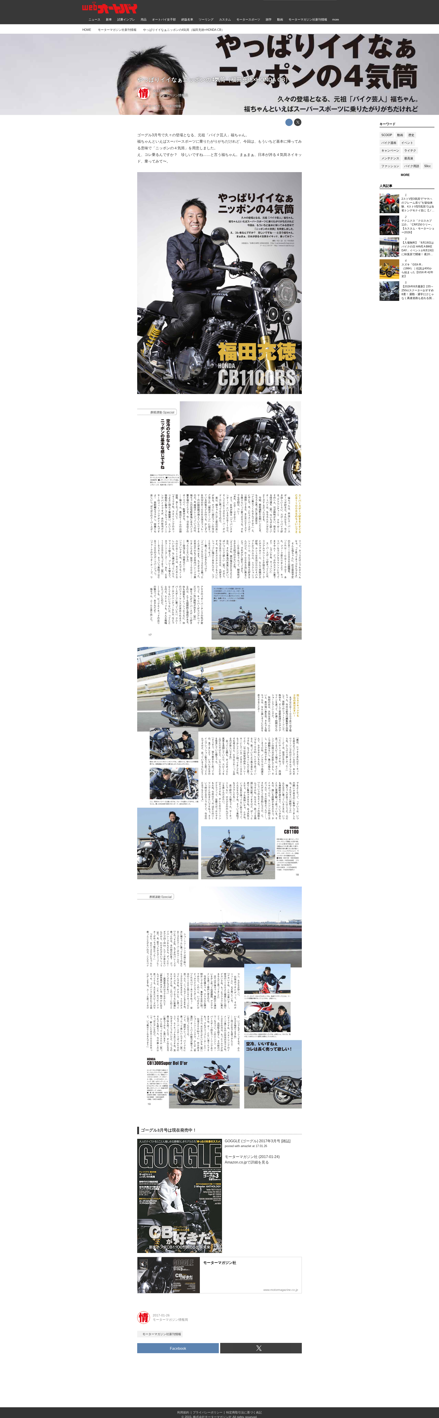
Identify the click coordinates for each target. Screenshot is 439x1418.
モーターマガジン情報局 (170, 95)
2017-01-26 (161, 91)
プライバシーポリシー (207, 1412)
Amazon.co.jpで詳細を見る (247, 1162)
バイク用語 (411, 166)
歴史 (411, 135)
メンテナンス (390, 158)
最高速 (408, 158)
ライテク (410, 150)
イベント (407, 142)
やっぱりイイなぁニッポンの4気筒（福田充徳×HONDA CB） (214, 79)
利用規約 (183, 1412)
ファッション (390, 166)
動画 (400, 135)
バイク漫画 (388, 142)
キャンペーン (390, 150)
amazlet (246, 1146)
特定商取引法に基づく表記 (244, 1412)
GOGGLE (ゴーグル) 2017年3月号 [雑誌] (257, 1141)
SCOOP (386, 135)
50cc (427, 166)
